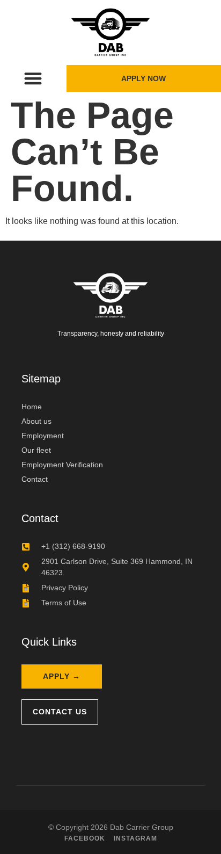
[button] (33, 78)
